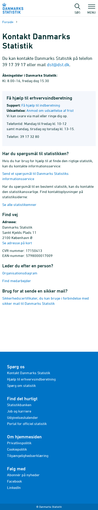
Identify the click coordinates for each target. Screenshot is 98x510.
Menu (91, 12)
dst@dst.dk (58, 64)
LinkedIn (14, 488)
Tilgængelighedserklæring (27, 456)
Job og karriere (19, 411)
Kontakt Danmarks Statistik (28, 373)
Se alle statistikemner (19, 205)
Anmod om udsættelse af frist (50, 110)
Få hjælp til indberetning (40, 105)
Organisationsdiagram (19, 273)
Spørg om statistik (21, 385)
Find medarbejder (16, 281)
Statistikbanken (19, 405)
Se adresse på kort (17, 243)
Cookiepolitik (17, 449)
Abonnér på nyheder (23, 475)
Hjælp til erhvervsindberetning (31, 379)
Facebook (14, 481)
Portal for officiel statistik (27, 424)
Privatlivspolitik (19, 443)
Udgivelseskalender (22, 417)
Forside (7, 22)
